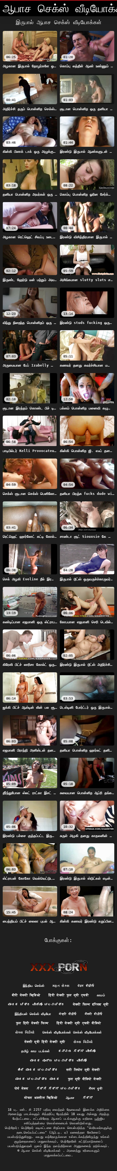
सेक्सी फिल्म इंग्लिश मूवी (91, 1004)
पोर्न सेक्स (21, 1088)
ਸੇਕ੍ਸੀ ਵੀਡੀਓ (67, 1014)
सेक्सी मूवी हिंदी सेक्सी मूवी (44, 1042)
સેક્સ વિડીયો (24, 1032)
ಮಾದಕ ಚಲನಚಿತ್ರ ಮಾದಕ (38, 1079)
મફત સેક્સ (61, 986)
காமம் (101, 995)
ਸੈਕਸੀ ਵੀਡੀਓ (93, 1014)
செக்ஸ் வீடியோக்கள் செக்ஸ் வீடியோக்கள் (72, 1032)
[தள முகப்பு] (58, 967)
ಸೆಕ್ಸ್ (88, 1098)
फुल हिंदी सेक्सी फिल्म (32, 1023)
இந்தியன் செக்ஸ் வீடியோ (33, 1014)
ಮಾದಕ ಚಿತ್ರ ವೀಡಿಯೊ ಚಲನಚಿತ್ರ (36, 1004)
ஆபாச (70, 1098)
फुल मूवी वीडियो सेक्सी (85, 1079)
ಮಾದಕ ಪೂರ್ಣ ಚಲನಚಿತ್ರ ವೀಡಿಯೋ (58, 1060)
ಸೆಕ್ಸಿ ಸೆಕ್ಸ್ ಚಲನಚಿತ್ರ (58, 1088)
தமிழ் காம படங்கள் (35, 1051)
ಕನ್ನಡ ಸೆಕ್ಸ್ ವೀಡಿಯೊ (77, 1051)
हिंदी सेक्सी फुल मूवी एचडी (68, 995)
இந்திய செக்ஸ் (33, 986)
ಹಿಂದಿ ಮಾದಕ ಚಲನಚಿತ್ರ (37, 1070)
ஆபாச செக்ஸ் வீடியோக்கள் (42, 1151)
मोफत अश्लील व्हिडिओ (40, 1098)
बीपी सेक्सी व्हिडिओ (26, 995)
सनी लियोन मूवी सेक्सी (83, 1070)
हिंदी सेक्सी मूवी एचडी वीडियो (79, 1023)
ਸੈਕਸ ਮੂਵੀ (96, 1088)
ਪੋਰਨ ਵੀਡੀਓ (86, 986)
